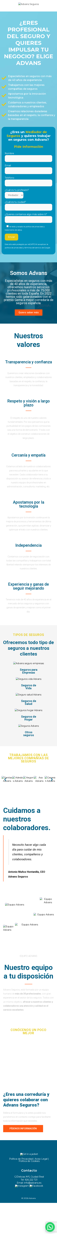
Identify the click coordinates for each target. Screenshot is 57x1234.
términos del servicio (32, 248)
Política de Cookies (29, 1161)
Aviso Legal (41, 1158)
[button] (5, 779)
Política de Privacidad (21, 1158)
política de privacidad (13, 248)
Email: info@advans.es (29, 1182)
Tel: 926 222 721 (29, 1179)
